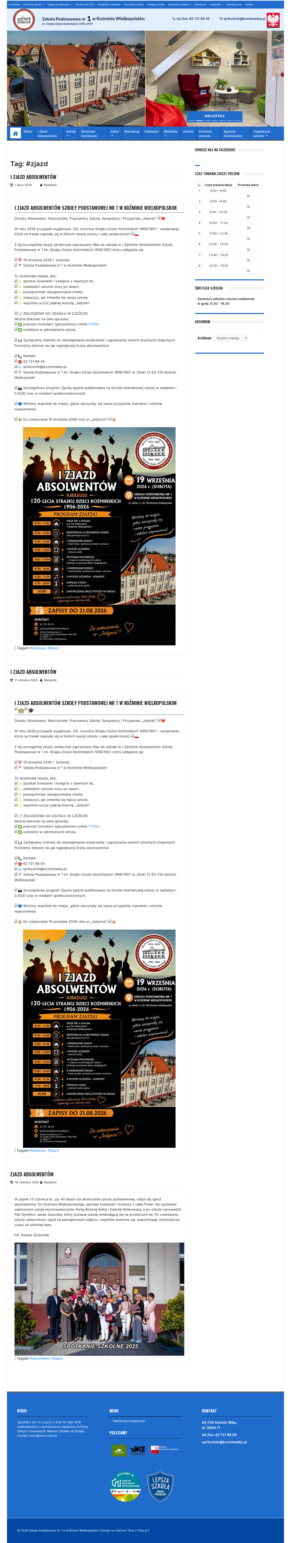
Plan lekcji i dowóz (32, 4)
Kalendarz (152, 131)
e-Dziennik (14, 4)
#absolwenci (40, 1358)
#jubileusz (38, 648)
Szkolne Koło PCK (84, 4)
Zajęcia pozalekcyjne (59, 4)
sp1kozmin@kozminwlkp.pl (244, 19)
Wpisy (27, 131)
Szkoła (71, 131)
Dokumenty (200, 4)
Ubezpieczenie (234, 4)
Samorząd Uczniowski (89, 134)
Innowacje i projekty (178, 4)
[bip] (164, 1450)
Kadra (115, 131)
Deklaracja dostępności (129, 1421)
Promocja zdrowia (205, 134)
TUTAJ (93, 324)
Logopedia (215, 4)
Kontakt (249, 4)
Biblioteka (171, 131)
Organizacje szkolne (261, 134)
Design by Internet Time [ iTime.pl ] (125, 1530)
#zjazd (53, 648)
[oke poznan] (138, 1450)
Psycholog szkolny (134, 4)
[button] (156, 79)
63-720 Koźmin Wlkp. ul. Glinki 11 (219, 1425)
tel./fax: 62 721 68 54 (193, 19)
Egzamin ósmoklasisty (233, 134)
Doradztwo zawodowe (109, 4)
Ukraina (188, 131)
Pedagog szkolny (156, 4)
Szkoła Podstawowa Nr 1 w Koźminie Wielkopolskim (63, 1530)
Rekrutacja (131, 131)
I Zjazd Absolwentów (47, 134)
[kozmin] (119, 1450)
